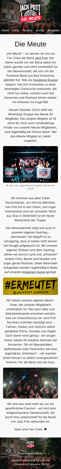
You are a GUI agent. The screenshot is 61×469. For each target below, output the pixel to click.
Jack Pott (41, 58)
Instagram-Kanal (33, 272)
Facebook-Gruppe (45, 80)
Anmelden (53, 30)
